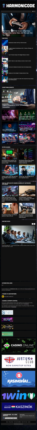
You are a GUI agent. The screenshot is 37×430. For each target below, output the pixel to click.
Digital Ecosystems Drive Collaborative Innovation (18, 99)
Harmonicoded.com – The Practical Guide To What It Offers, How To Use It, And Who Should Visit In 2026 (18, 246)
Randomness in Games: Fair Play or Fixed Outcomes (5, 43)
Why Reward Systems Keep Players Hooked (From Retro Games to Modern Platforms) (27, 154)
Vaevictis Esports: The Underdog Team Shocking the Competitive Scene (9, 141)
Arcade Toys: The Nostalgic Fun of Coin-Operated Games (27, 170)
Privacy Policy (11, 421)
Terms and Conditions (17, 421)
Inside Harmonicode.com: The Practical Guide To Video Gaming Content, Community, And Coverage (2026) (10, 191)
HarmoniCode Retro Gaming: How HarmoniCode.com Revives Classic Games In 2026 (10, 154)
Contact (29, 421)
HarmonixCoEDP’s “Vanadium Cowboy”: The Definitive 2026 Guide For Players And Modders (27, 191)
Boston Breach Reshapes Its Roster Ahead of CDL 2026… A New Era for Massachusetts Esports (27, 118)
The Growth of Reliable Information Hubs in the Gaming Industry (5, 67)
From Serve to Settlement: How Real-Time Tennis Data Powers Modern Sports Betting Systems (5, 79)
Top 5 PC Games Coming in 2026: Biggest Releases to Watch (5, 55)
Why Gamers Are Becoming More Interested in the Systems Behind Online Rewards (27, 208)
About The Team (24, 421)
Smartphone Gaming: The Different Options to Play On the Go (10, 208)
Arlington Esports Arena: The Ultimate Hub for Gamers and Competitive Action (26, 129)
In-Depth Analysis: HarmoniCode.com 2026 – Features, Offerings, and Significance (5, 49)
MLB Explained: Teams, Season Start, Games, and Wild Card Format (9, 118)
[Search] (34, 11)
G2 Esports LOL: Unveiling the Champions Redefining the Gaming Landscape (27, 141)
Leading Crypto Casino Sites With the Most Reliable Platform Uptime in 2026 (10, 170)
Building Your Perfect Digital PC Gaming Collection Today (5, 73)
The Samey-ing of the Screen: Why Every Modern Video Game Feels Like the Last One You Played (18, 25)
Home (7, 421)
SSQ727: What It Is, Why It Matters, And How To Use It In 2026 (5, 61)
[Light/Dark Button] (32, 11)
